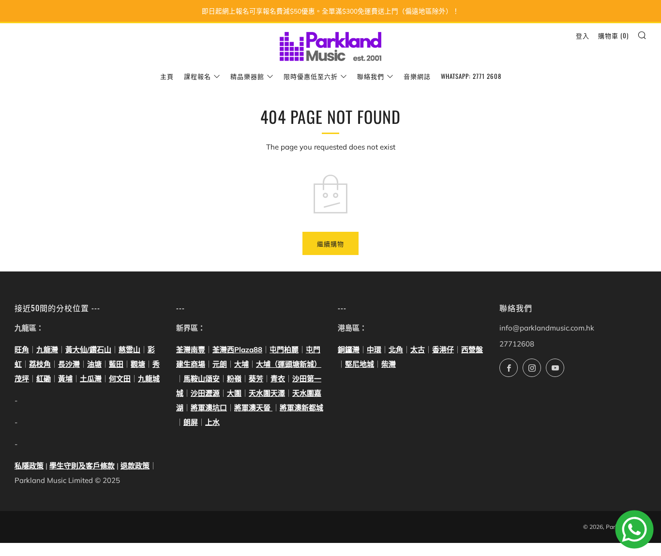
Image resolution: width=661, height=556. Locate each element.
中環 (374, 349)
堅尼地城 (359, 364)
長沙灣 (69, 364)
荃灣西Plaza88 (237, 349)
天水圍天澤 (267, 393)
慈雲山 (129, 349)
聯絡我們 (370, 76)
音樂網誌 (417, 76)
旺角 (22, 349)
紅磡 (43, 378)
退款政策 (135, 465)
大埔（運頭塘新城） (288, 364)
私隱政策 (29, 465)
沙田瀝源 (205, 393)
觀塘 (138, 364)
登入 (582, 35)
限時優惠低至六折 (311, 76)
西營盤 (472, 349)
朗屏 (190, 422)
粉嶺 (234, 378)
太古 (417, 349)
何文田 (120, 378)
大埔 (241, 364)
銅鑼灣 (349, 349)
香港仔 (443, 349)
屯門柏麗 (284, 349)
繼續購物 (330, 243)
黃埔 (65, 378)
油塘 (94, 364)
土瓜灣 (91, 378)
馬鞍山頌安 (201, 378)
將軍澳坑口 (209, 407)
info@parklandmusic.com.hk (546, 327)
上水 (212, 422)
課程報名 (197, 76)
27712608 (516, 343)
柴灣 (388, 364)
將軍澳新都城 (301, 407)
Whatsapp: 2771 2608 (471, 76)
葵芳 (256, 378)
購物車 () (613, 35)
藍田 (116, 364)
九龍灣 (47, 349)
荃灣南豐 (190, 349)
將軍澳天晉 (253, 407)
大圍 (234, 393)
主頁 (167, 76)
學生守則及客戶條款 (82, 465)
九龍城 (149, 378)
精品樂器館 (247, 76)
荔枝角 (40, 364)
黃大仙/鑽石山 (88, 349)
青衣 (277, 378)
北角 (396, 349)
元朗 (219, 364)
